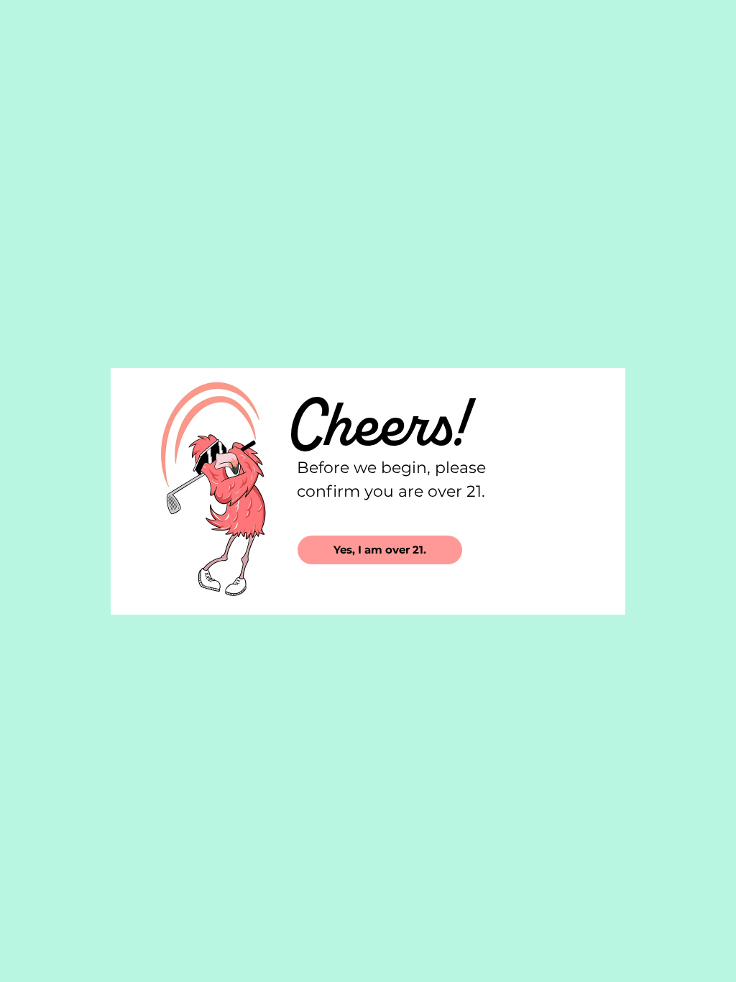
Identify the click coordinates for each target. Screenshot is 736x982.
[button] (380, 550)
